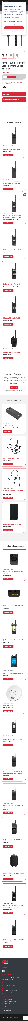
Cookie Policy (16, 17)
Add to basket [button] (8, 464)
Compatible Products (11, 100)
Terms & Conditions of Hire (8, 1004)
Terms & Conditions (7, 999)
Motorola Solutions (8, 145)
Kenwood (5, 455)
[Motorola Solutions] (4, 88)
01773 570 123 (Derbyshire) (10, 990)
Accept (14, 27)
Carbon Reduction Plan (8, 1008)
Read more (14, 387)
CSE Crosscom (5, 962)
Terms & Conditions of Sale (9, 1001)
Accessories (20, 82)
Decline (14, 31)
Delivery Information (7, 1006)
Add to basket (11, 76)
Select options (8, 155)
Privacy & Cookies (6, 1010)
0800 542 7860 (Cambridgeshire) (12, 988)
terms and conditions (16, 390)
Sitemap (16, 1017)
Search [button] (3, 1)
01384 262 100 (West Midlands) (11, 993)
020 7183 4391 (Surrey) (9, 985)
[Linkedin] (3, 970)
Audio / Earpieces (6, 83)
